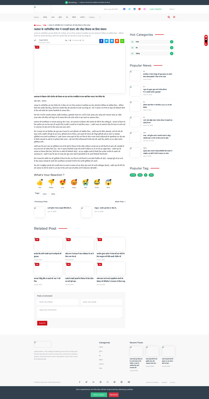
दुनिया (60, 17)
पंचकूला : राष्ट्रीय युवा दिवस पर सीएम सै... (105, 208)
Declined (114, 395)
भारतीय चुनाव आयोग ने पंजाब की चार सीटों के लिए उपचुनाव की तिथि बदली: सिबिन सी (100, 5)
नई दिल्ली (133, 175)
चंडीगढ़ (151, 175)
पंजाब (52, 17)
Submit (42, 323)
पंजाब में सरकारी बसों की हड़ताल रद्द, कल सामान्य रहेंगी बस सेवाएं (167, 361)
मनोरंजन (82, 17)
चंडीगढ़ (45, 17)
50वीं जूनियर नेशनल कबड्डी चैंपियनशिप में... (59, 208)
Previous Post (41, 202)
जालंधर (45, 194)
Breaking (72, 2)
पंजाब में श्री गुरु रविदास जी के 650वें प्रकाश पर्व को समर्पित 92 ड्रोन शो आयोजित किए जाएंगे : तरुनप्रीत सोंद (136, 363)
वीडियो (74, 17)
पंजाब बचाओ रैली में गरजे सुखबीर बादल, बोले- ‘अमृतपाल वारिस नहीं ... (151, 361)
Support (164, 382)
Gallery (92, 17)
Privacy (172, 382)
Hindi (171, 9)
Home (36, 17)
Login (152, 9)
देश (67, 17)
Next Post (119, 202)
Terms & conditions (152, 382)
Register (158, 9)
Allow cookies (99, 395)
